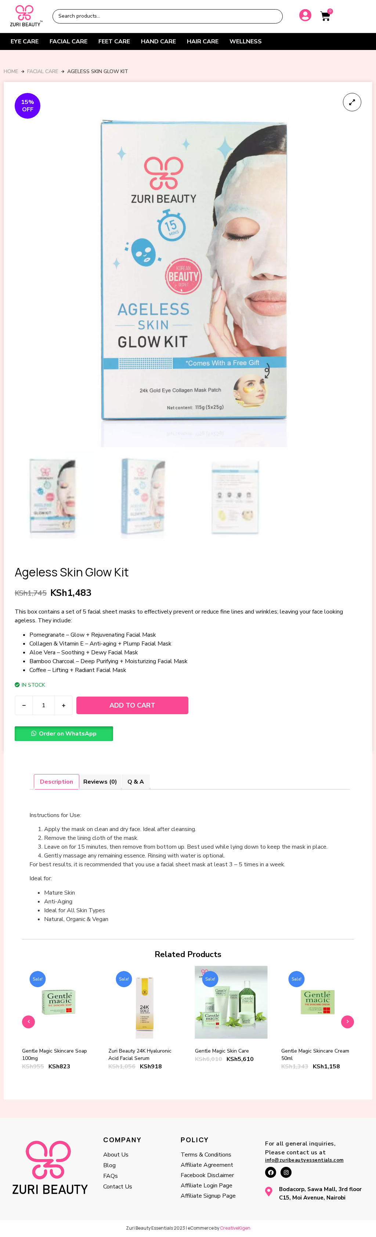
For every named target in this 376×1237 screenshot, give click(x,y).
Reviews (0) (100, 782)
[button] (64, 734)
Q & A (135, 782)
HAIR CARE (202, 41)
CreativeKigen (235, 1228)
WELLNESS (245, 41)
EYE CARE (25, 41)
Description (56, 782)
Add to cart (132, 705)
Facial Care (42, 71)
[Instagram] (286, 1172)
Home (11, 71)
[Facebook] (270, 1172)
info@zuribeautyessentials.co (302, 1160)
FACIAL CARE (68, 41)
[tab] (56, 782)
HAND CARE (158, 41)
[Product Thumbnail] (352, 102)
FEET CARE (114, 41)
